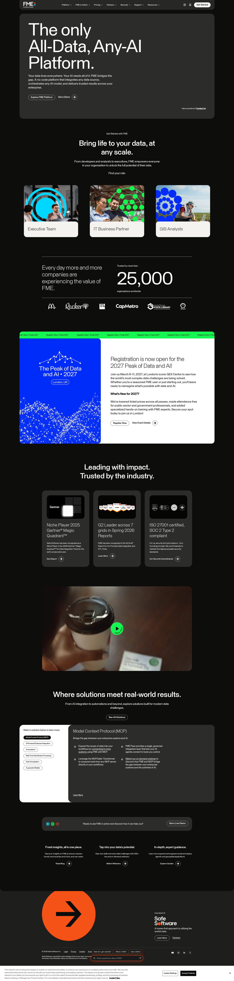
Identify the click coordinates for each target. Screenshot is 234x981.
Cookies (82, 951)
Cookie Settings (170, 973)
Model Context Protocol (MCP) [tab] (37, 737)
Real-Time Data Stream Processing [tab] (38, 756)
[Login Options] (185, 5)
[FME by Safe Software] (31, 5)
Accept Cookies (188, 973)
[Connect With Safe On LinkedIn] (184, 953)
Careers (176, 938)
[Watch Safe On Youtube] (173, 953)
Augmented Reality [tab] (33, 768)
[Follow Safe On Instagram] (178, 953)
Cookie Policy (114, 978)
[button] (117, 628)
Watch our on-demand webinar (141, 759)
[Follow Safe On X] (190, 953)
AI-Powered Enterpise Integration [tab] (38, 743)
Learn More (78, 795)
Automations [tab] (30, 749)
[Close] (230, 973)
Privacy (73, 951)
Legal (66, 951)
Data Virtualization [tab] (32, 762)
